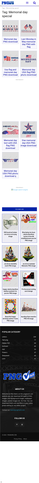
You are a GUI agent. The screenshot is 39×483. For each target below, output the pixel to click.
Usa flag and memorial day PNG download (10, 72)
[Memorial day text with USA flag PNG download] (10, 130)
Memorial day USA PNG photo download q (10, 173)
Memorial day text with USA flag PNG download (10, 144)
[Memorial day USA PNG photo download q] (10, 160)
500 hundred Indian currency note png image (10, 234)
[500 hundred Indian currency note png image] (10, 222)
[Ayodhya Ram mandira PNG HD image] (29, 306)
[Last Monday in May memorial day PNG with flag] (28, 28)
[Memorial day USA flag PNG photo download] (28, 59)
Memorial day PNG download (10, 40)
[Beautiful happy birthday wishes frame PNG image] (10, 306)
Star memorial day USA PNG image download (29, 143)
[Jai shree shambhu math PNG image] (10, 254)
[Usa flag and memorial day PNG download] (10, 59)
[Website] (22, 424)
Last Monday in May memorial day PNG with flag (28, 43)
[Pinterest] (17, 424)
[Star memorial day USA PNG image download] (28, 130)
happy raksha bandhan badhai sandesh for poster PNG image (10, 291)
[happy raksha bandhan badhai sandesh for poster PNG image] (10, 279)
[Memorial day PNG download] (10, 28)
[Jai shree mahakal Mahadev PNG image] (29, 254)
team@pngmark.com (17, 410)
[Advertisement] (19, 100)
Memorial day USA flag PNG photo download (29, 72)
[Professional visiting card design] (29, 279)
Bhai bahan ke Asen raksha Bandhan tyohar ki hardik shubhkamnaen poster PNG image (28, 236)
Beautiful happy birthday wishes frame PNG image (10, 319)
